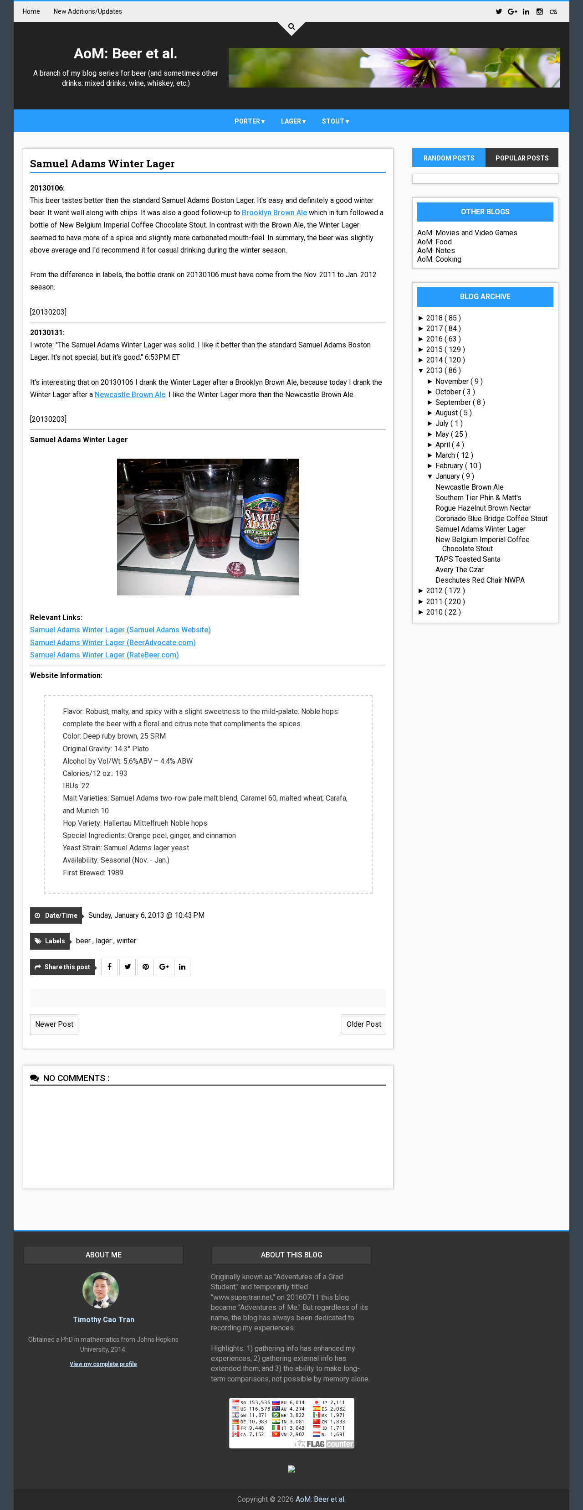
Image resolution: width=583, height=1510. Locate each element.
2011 (435, 601)
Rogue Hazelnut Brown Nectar (483, 508)
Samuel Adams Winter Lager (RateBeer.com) (104, 655)
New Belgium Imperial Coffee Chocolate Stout (482, 544)
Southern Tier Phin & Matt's (478, 497)
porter (248, 121)
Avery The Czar (459, 569)
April (443, 444)
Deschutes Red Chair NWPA (480, 580)
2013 (435, 370)
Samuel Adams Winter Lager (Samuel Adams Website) (120, 630)
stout (334, 121)
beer (84, 940)
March (446, 455)
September (454, 402)
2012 (435, 590)
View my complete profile (103, 1364)
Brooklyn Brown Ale (274, 212)
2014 (435, 360)
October (449, 392)
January (448, 476)
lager (291, 121)
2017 (435, 328)
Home (31, 11)
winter (126, 940)
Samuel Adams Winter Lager (102, 163)
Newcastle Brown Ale (130, 394)
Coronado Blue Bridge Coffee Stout (491, 518)
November (452, 381)
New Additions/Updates (88, 11)
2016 (435, 339)
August (447, 413)
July (442, 423)
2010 (435, 612)
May (443, 434)
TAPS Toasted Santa (468, 559)
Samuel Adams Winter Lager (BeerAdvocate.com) (113, 642)
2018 (435, 318)
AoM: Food (434, 242)
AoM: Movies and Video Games (467, 232)
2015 (435, 349)
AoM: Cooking (439, 259)
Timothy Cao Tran (103, 1319)
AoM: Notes (436, 250)
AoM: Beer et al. (126, 53)
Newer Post (54, 1024)
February (450, 465)
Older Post (364, 1024)
